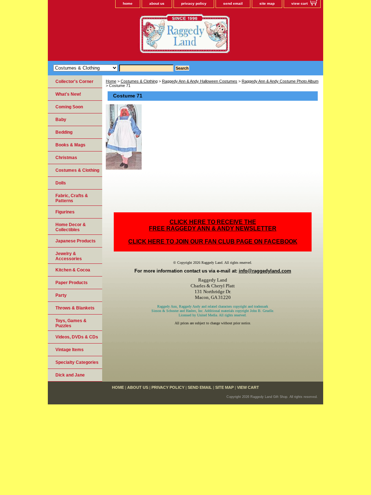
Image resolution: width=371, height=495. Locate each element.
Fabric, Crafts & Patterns (71, 198)
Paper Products (71, 282)
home (128, 3)
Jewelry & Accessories (68, 256)
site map (267, 3)
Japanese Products (75, 241)
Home (111, 81)
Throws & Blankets (75, 308)
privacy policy (194, 3)
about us (156, 3)
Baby (60, 119)
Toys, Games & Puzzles (71, 323)
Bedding (63, 132)
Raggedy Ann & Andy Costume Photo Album (280, 81)
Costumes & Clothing (139, 81)
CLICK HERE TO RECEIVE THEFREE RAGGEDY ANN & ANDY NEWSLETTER (212, 225)
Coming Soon (69, 106)
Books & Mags (70, 144)
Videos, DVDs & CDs (76, 337)
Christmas (66, 157)
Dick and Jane (70, 375)
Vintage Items (69, 349)
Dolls (60, 183)
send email (233, 3)
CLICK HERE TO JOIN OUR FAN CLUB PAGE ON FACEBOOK (212, 241)
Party (61, 295)
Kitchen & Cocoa (72, 270)
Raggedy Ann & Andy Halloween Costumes (199, 81)
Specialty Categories (77, 362)
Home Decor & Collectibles (70, 227)
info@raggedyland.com (265, 271)
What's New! (68, 94)
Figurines (65, 212)
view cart (299, 3)
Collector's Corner (74, 81)
